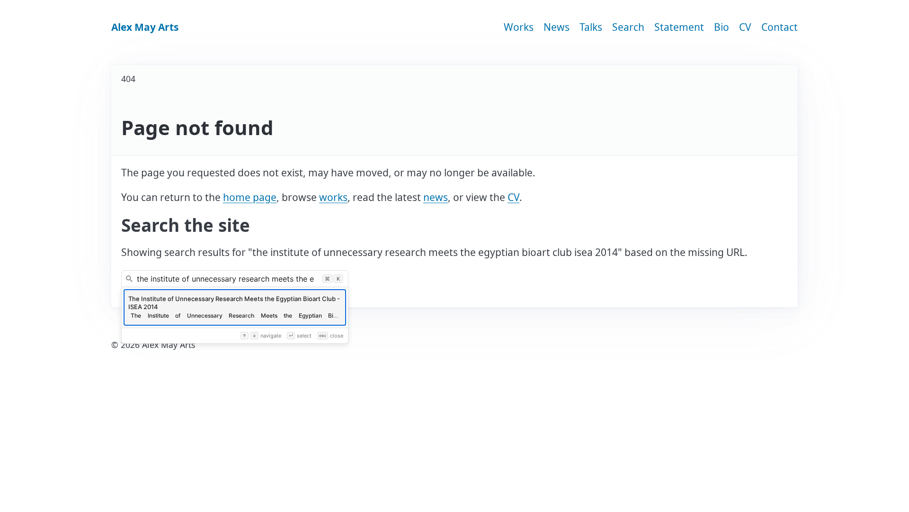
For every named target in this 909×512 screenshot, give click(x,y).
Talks (590, 27)
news (435, 197)
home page (249, 197)
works (333, 197)
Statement (679, 27)
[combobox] (234, 278)
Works (519, 27)
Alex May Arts (144, 27)
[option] (235, 307)
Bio (721, 27)
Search (628, 27)
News (557, 27)
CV (745, 27)
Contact (779, 27)
